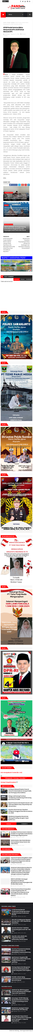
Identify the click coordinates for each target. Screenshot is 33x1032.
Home (4, 22)
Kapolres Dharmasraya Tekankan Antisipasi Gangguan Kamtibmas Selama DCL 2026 (20, 811)
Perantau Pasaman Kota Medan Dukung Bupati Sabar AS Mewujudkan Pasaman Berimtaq (21, 950)
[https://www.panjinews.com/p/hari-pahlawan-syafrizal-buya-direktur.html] (16, 736)
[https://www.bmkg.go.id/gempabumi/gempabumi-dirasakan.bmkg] (17, 782)
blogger (16, 279)
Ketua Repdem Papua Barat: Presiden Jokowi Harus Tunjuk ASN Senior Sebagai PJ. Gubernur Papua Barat (21, 1018)
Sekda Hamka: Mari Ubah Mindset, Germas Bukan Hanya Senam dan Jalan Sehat (21, 841)
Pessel (8, 22)
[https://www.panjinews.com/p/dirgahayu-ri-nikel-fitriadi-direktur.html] (16, 583)
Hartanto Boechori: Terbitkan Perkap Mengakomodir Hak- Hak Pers (21, 929)
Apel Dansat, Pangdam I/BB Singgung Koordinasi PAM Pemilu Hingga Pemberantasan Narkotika (21, 959)
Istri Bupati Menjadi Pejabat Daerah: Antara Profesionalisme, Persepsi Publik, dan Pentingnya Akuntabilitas (19, 790)
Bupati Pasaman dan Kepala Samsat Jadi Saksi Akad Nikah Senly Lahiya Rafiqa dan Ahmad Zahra (20, 804)
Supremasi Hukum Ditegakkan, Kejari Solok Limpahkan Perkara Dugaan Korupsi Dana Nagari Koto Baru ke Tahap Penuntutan (16, 196)
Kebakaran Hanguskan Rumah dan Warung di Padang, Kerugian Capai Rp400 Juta (18, 818)
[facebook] (20, 1)
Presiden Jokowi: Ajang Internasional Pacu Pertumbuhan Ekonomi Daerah (21, 978)
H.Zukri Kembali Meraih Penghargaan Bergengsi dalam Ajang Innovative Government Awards (21, 912)
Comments (24, 823)
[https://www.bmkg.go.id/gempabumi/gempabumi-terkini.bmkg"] (1, 776)
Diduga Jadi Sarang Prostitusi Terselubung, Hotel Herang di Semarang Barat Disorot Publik (19, 797)
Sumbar (13, 22)
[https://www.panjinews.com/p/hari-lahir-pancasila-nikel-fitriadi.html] (16, 644)
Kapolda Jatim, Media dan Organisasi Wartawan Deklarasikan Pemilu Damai (20, 937)
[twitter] (23, 1)
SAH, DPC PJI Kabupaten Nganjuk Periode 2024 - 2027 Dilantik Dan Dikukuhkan (21, 921)
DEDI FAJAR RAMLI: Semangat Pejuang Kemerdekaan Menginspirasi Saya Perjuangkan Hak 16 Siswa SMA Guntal (15, 228)
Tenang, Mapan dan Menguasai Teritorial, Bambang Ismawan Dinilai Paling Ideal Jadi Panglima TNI (21, 969)
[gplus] (30, 1)
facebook (28, 279)
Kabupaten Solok (9, 192)
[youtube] (25, 1)
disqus (22, 279)
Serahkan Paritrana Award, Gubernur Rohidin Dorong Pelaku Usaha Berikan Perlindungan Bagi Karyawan (21, 833)
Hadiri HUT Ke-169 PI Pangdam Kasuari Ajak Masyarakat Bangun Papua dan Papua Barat (21, 991)
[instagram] (27, 1)
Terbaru (8, 823)
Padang (6, 205)
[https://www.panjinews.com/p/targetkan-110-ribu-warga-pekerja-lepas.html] (16, 694)
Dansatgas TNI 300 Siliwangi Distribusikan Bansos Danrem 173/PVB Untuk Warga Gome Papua (20, 1000)
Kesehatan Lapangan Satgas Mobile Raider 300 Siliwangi (20, 1008)
